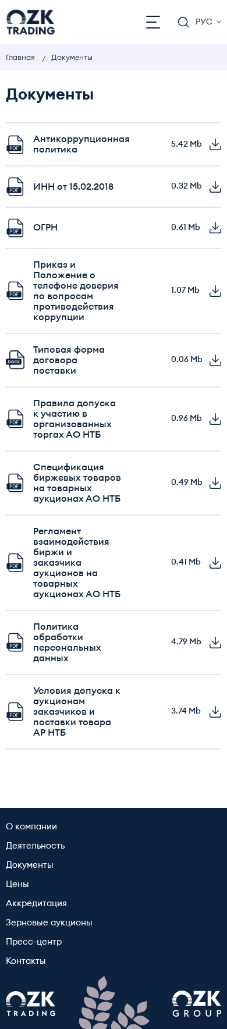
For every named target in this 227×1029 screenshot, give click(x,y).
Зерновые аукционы (49, 922)
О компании (31, 826)
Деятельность (35, 846)
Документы (30, 865)
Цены (17, 884)
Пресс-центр (34, 942)
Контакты (26, 961)
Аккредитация (36, 903)
